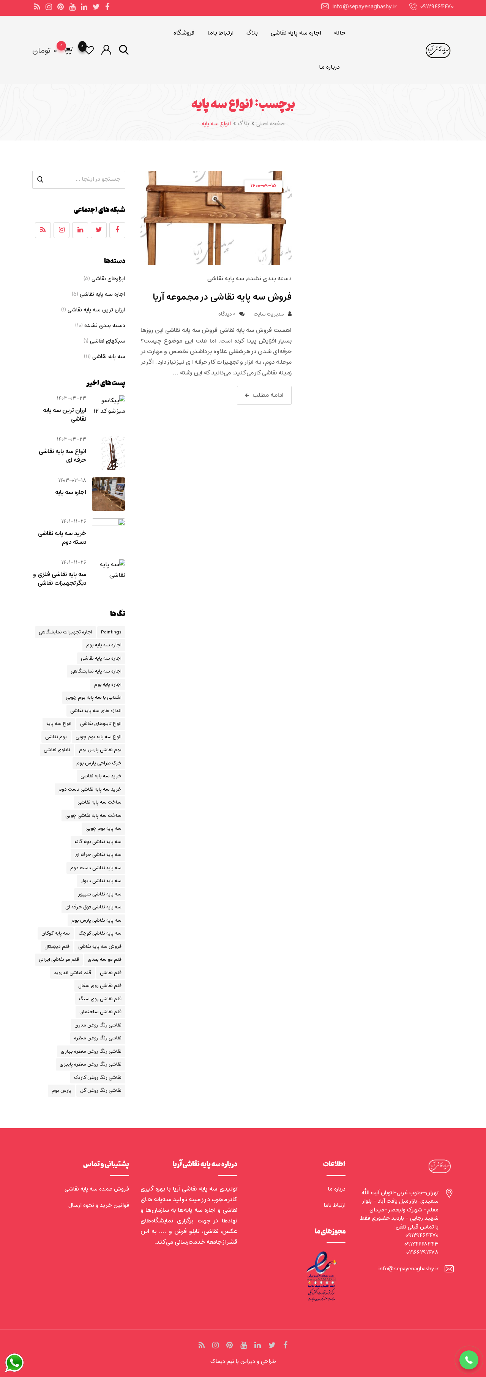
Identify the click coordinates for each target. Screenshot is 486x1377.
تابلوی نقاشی (57, 749)
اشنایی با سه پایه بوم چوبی (94, 697)
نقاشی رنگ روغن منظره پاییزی (91, 1064)
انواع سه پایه (58, 723)
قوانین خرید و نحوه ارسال (98, 1205)
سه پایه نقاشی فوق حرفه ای (93, 907)
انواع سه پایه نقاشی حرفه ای (62, 456)
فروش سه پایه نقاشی (100, 946)
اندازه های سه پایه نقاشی (96, 710)
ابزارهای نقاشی (108, 279)
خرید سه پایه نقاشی (101, 776)
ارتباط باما (220, 33)
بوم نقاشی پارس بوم (100, 749)
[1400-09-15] (216, 218)
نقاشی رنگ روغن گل (101, 1090)
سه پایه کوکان (55, 933)
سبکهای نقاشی (107, 341)
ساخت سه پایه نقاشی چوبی (93, 815)
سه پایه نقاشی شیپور (100, 894)
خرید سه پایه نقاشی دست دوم (90, 789)
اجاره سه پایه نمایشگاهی (96, 671)
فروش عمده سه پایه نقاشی (97, 1189)
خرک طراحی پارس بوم (99, 763)
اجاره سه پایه (70, 492)
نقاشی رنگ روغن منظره (98, 1038)
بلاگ (252, 33)
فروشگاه (184, 33)
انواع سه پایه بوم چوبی (99, 737)
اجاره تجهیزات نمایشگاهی (65, 632)
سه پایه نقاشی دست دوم (96, 868)
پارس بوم (61, 1090)
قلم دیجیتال (56, 946)
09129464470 (437, 7)
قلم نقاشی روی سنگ (100, 999)
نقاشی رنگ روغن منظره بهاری (91, 1051)
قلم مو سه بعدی (105, 959)
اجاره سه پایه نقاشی (296, 33)
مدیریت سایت (269, 314)
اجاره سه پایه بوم (104, 645)
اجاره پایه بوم (108, 684)
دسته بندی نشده (269, 278)
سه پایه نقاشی (225, 278)
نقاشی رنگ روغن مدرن (98, 1025)
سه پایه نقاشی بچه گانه (98, 841)
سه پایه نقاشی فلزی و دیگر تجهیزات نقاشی (59, 579)
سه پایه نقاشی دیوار (101, 880)
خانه (340, 33)
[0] (68, 50)
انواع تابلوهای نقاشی (101, 723)
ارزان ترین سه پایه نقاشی (96, 310)
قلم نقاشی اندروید (72, 972)
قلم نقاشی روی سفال (100, 985)
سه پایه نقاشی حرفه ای (98, 854)
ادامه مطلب (268, 395)
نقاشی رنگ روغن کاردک (98, 1077)
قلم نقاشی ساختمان (100, 1011)
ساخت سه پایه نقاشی (99, 802)
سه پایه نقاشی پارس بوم (96, 920)
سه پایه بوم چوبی (103, 828)
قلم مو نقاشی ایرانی (59, 959)
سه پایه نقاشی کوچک (100, 933)
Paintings (111, 632)
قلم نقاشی (111, 972)
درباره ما (329, 67)
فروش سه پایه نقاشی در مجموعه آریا (222, 297)
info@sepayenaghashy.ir (364, 7)
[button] (468, 1359)
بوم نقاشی (56, 737)
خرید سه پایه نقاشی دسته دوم (62, 538)
